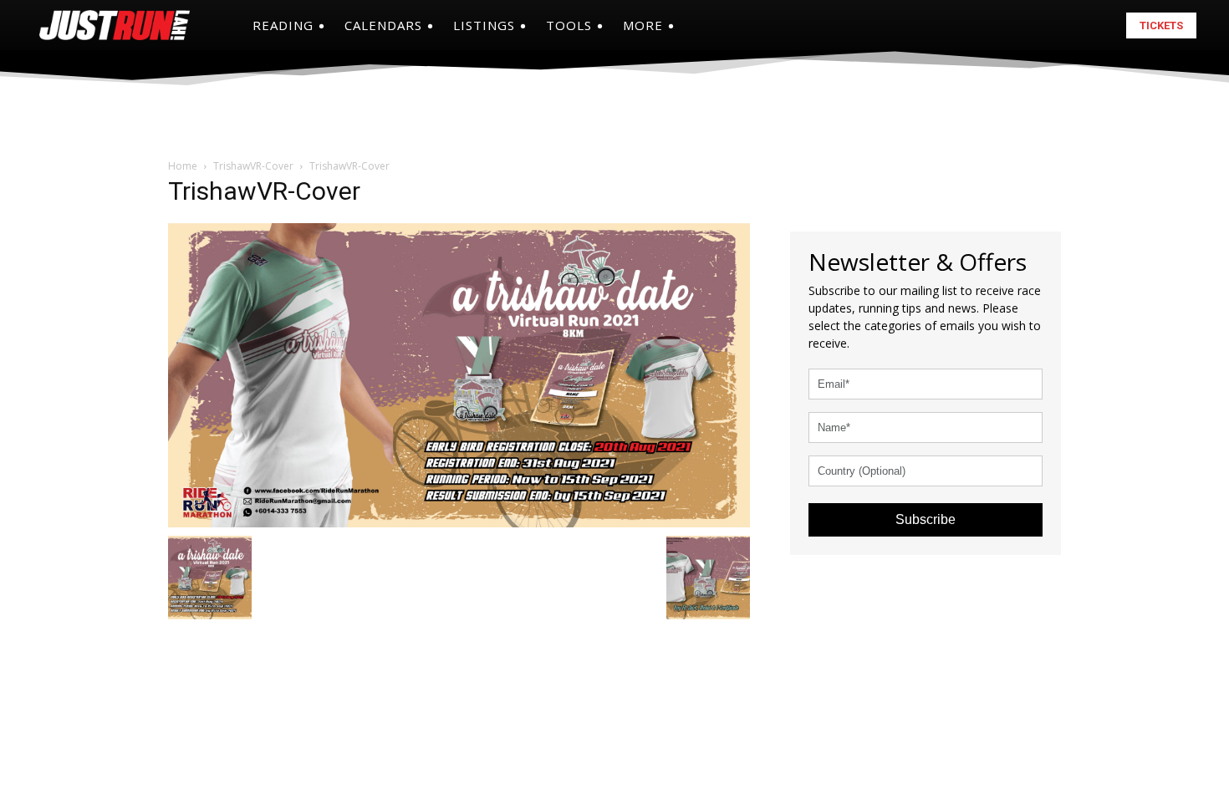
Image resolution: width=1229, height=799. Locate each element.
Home (182, 166)
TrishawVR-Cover (253, 166)
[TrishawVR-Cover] (459, 373)
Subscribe (925, 519)
